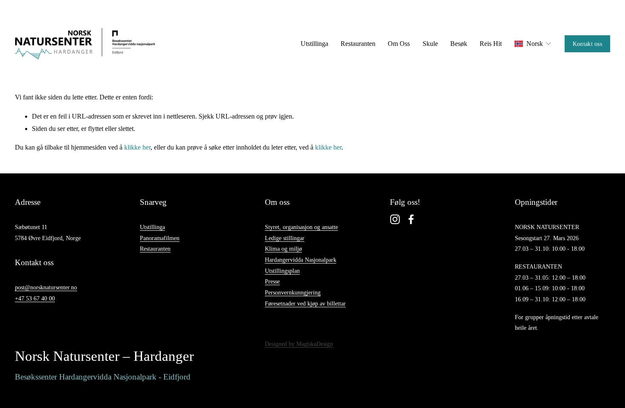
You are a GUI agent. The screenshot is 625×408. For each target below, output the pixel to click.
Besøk (458, 43)
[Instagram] (395, 219)
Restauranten (358, 43)
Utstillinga (314, 43)
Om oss (399, 43)
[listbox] (533, 43)
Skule (430, 43)
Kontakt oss (587, 43)
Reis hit (491, 43)
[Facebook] (411, 219)
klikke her (137, 147)
